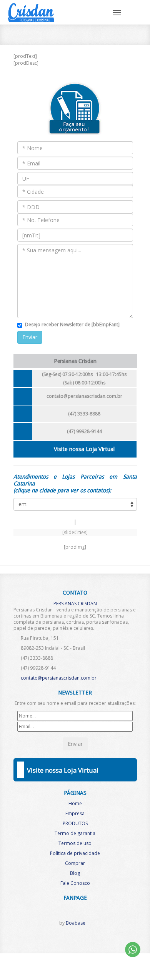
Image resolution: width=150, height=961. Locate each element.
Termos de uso (75, 843)
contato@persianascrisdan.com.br (84, 396)
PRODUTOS (75, 823)
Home (75, 803)
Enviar (29, 337)
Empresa (75, 813)
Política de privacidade (75, 853)
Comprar (75, 863)
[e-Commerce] (85, 938)
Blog (75, 873)
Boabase (75, 923)
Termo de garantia (75, 833)
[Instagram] (72, 938)
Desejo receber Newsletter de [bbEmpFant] (72, 324)
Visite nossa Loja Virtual (84, 449)
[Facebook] (59, 938)
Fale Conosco (75, 883)
